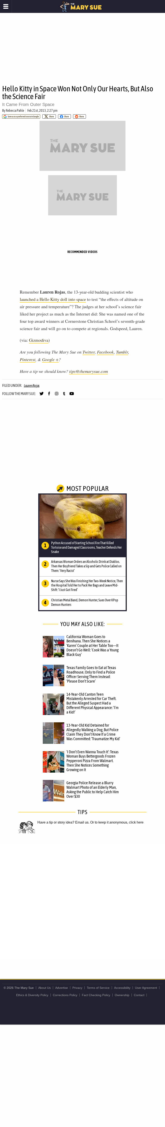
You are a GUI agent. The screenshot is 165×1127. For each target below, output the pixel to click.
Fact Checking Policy (96, 995)
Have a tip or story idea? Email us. (63, 822)
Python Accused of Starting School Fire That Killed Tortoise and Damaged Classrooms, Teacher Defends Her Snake (86, 547)
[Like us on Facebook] (49, 395)
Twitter (88, 352)
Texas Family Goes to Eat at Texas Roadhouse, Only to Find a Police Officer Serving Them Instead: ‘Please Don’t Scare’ (91, 674)
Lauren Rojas (32, 385)
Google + (50, 359)
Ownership (122, 995)
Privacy (77, 987)
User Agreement (146, 987)
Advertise (61, 987)
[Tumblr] (64, 395)
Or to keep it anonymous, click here (117, 822)
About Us (44, 987)
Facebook (105, 352)
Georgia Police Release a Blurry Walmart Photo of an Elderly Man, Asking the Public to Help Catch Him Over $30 (92, 789)
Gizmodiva (38, 340)
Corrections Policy (65, 995)
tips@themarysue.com (88, 371)
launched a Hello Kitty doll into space (53, 299)
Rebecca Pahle (15, 110)
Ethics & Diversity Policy (32, 995)
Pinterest (27, 359)
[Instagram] (57, 395)
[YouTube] (72, 395)
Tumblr (122, 352)
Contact (139, 995)
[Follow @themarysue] (41, 395)
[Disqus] (82, 901)
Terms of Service (98, 987)
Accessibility (122, 987)
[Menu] (6, 6)
